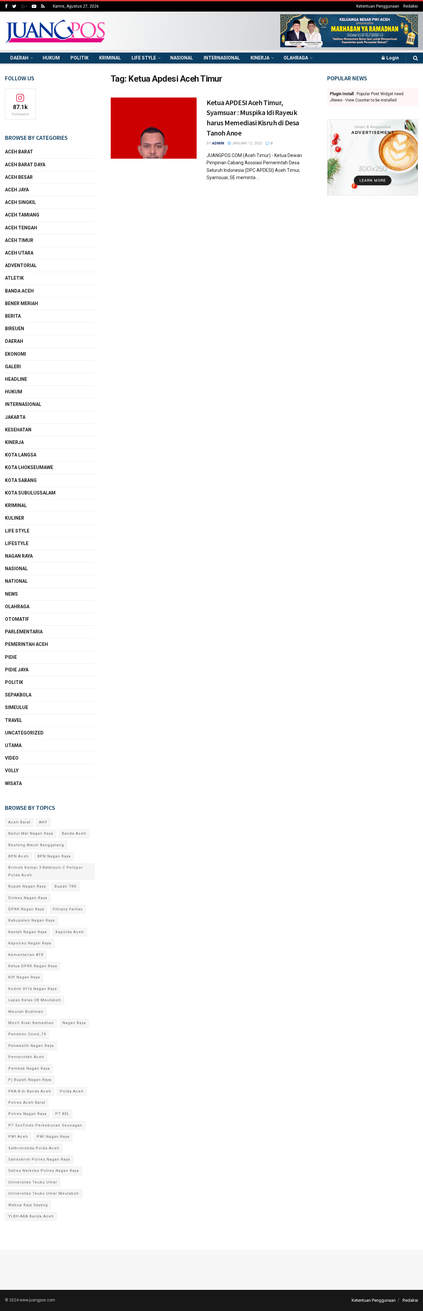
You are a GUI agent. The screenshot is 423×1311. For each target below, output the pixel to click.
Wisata (13, 783)
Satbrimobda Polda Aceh (33, 1148)
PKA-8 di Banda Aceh (29, 1091)
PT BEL (62, 1114)
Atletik (14, 278)
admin (218, 143)
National (16, 581)
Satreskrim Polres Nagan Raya (39, 1159)
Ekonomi (15, 354)
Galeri (13, 366)
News (11, 594)
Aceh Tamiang (22, 215)
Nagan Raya (19, 556)
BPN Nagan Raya (54, 856)
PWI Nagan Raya (53, 1136)
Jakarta (15, 417)
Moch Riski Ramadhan (31, 1023)
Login (392, 57)
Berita (13, 316)
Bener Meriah (21, 303)
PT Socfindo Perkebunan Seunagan (45, 1125)
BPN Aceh (18, 856)
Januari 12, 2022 (246, 143)
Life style (144, 57)
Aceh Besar (19, 177)
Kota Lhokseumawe (29, 467)
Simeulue (16, 707)
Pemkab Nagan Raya (29, 1068)
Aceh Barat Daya (25, 164)
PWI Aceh (18, 1136)
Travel (13, 720)
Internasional (222, 57)
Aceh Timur (19, 240)
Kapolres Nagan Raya (29, 943)
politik (14, 682)
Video (12, 758)
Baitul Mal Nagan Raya (30, 833)
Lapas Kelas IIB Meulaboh (34, 1000)
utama (13, 745)
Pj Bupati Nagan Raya (30, 1080)
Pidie (11, 657)
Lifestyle (16, 543)
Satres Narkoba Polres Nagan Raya (43, 1171)
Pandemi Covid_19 (27, 1034)
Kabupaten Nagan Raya (31, 920)
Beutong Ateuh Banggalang (36, 845)
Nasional (181, 57)
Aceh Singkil (20, 202)
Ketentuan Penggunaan (377, 6)
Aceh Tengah (21, 227)
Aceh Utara (19, 253)
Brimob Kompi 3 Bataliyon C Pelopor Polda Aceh (45, 871)
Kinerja (259, 57)
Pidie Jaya (16, 669)
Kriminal (110, 57)
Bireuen (14, 328)
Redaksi (410, 6)
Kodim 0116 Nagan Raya (32, 989)
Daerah (19, 57)
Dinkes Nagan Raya (27, 898)
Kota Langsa (20, 454)
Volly (12, 770)
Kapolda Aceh (70, 932)
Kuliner (14, 518)
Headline (16, 379)
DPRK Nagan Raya (26, 909)
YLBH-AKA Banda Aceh (31, 1216)
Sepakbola (18, 694)
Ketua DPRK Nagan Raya (32, 966)
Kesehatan (18, 429)
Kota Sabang (21, 480)
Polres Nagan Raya (27, 1114)
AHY (43, 822)
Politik (79, 57)
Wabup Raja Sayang (28, 1205)
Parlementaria (24, 631)
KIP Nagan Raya (24, 977)
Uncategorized (24, 732)
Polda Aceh (72, 1091)
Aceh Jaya (17, 189)
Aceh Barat (19, 151)
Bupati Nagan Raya (27, 886)
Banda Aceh (19, 291)
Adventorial (21, 265)
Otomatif (17, 619)
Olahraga (296, 57)
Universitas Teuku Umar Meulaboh (43, 1193)
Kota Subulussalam (30, 493)
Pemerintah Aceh (26, 644)
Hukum (51, 57)
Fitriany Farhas (68, 909)
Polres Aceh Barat (26, 1102)
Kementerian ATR (26, 955)
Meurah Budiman (25, 1012)
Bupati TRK (66, 886)
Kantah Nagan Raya (27, 932)
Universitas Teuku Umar (32, 1182)
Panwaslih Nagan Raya (31, 1046)
